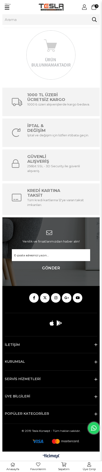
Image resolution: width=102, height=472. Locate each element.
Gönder (51, 268)
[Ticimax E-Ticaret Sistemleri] (51, 456)
